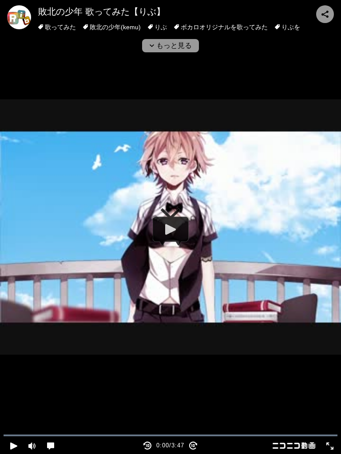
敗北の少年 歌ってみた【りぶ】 (101, 11)
